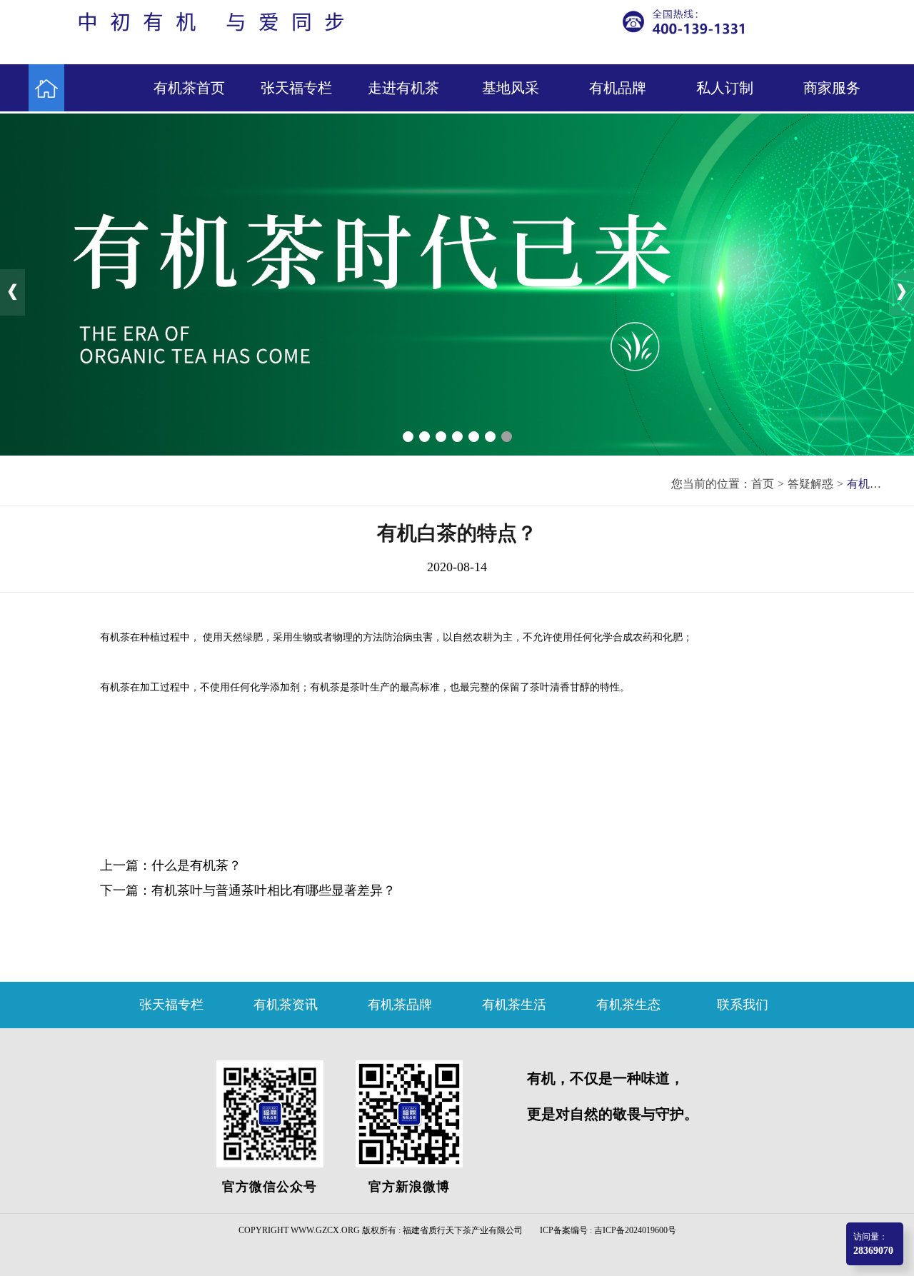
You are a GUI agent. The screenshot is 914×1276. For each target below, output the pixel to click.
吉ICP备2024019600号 (635, 1230)
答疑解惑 (810, 484)
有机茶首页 (189, 88)
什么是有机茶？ (196, 865)
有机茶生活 (514, 1005)
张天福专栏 (296, 88)
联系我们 (742, 1005)
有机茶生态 (628, 1005)
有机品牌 (617, 88)
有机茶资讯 (285, 1005)
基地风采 (510, 88)
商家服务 (831, 88)
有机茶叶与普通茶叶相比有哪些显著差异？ (273, 890)
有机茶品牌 (400, 1005)
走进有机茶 (403, 88)
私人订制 (724, 88)
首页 (762, 484)
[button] (408, 436)
